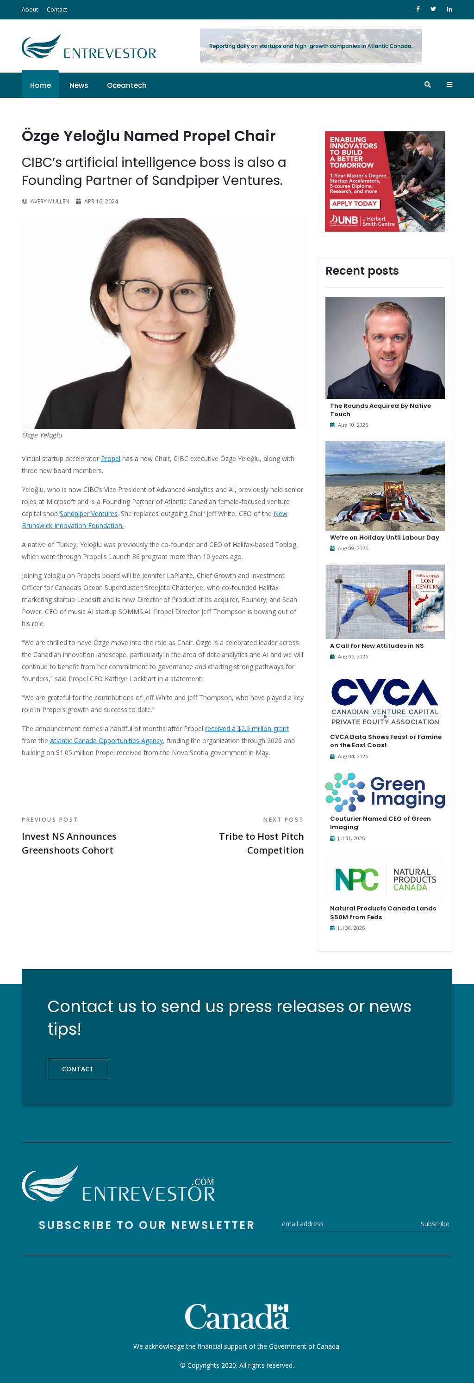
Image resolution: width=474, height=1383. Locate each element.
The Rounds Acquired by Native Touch (380, 409)
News (78, 85)
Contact (57, 9)
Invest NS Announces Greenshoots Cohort (69, 836)
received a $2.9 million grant (247, 728)
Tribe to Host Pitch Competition (261, 836)
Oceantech (127, 85)
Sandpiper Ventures (89, 513)
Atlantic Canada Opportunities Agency (106, 740)
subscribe (435, 1223)
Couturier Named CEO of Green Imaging (380, 822)
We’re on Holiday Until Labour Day (384, 537)
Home (40, 85)
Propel (110, 458)
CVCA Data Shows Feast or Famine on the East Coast (386, 741)
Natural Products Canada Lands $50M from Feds (383, 912)
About (30, 9)
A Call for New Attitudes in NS (377, 645)
